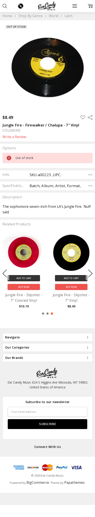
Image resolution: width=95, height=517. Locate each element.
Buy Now (23, 287)
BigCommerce (38, 482)
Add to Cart (23, 278)
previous (4, 273)
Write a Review (14, 137)
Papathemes (74, 482)
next (90, 273)
